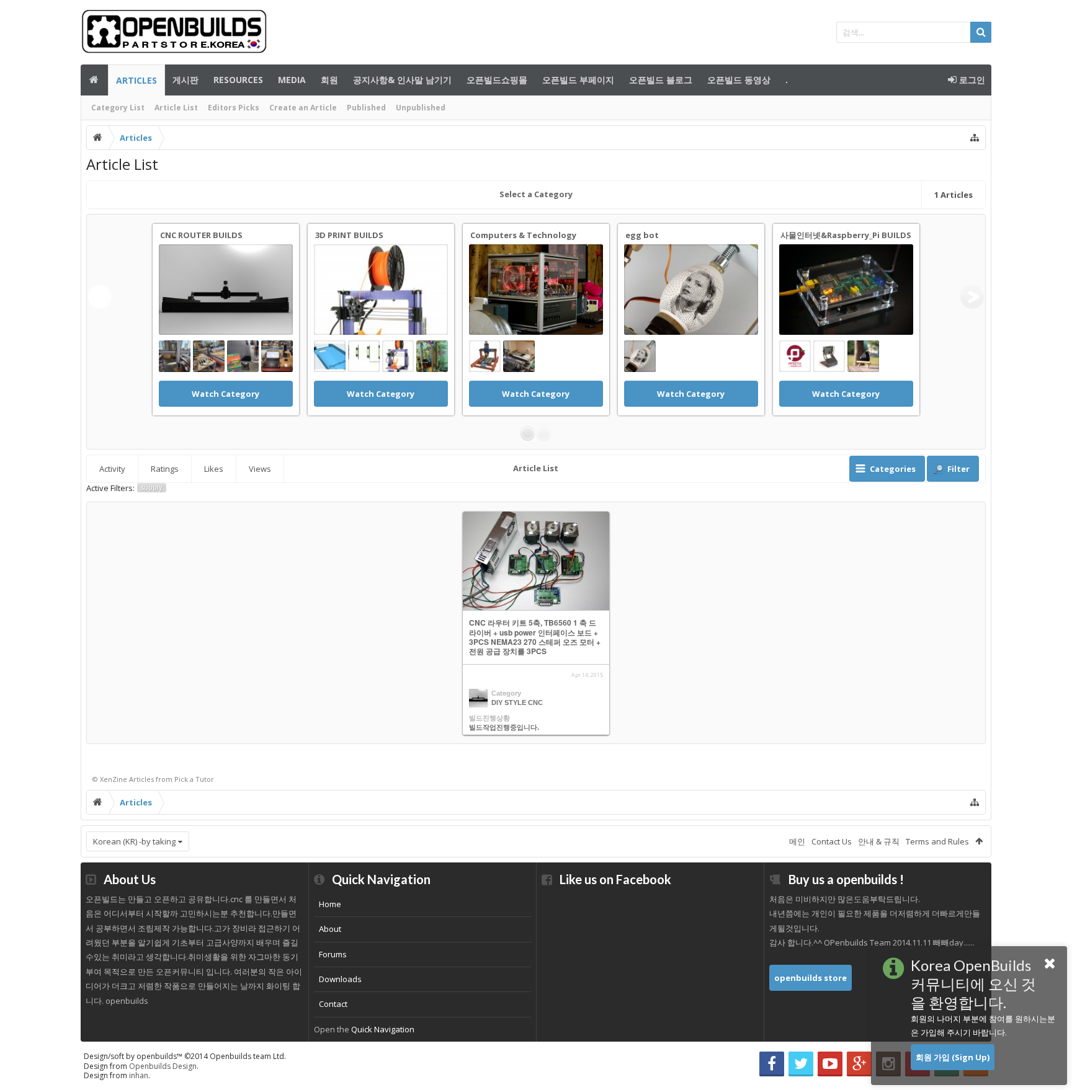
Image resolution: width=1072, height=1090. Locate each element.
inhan (138, 1075)
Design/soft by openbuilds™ (185, 1056)
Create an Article (303, 107)
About (330, 928)
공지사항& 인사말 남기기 (402, 80)
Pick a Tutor (194, 779)
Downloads (340, 979)
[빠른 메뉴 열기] (974, 137)
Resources (238, 80)
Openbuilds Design (163, 1066)
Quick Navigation (382, 1029)
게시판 (185, 80)
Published (366, 107)
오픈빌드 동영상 (738, 80)
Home (330, 904)
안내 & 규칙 (879, 841)
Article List (176, 107)
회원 (329, 80)
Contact (333, 1003)
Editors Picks (233, 107)
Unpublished (420, 107)
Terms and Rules (937, 841)
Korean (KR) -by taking (134, 841)
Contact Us (831, 841)
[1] (527, 433)
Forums (333, 954)
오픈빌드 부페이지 (578, 80)
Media (292, 80)
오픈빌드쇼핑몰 (497, 80)
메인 (94, 79)
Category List (118, 107)
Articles (136, 80)
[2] (544, 433)
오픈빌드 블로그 (660, 80)
